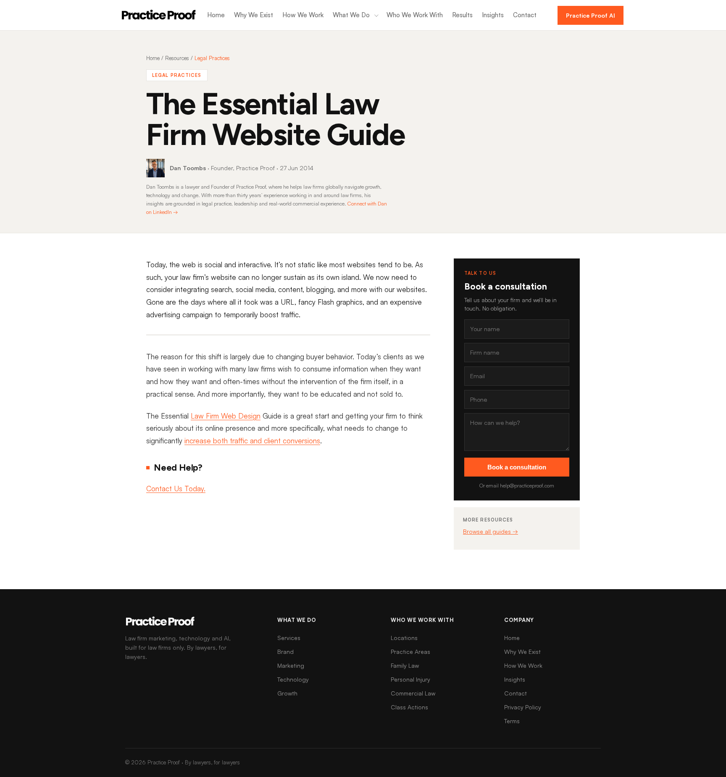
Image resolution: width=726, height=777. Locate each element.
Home (216, 15)
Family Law (405, 665)
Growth (287, 693)
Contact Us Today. (175, 488)
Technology (293, 679)
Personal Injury (410, 679)
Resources (177, 58)
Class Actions (409, 707)
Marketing (290, 665)
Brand (285, 651)
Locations (404, 637)
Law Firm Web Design (225, 415)
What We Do (351, 15)
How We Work (303, 15)
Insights (493, 15)
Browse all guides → (490, 531)
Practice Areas (410, 651)
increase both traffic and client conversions (252, 440)
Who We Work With (415, 15)
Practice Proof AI (590, 15)
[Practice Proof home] (158, 15)
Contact (525, 15)
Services (288, 637)
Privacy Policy (522, 707)
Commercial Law (413, 693)
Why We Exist (253, 15)
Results (462, 15)
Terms (512, 720)
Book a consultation (516, 467)
